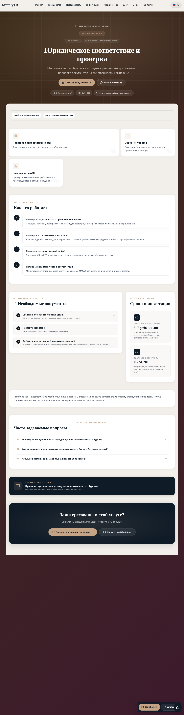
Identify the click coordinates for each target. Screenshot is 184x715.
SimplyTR (10, 5)
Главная (39, 4)
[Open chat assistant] (178, 708)
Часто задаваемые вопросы (59, 115)
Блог (125, 4)
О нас (135, 4)
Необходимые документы (26, 115)
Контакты (148, 4)
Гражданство (54, 4)
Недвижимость (73, 4)
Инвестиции (92, 4)
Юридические (111, 4)
